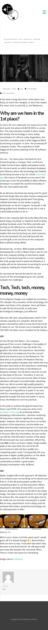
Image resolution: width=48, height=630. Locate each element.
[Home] (10, 12)
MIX (9, 532)
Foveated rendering (9, 412)
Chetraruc (18, 559)
